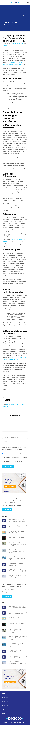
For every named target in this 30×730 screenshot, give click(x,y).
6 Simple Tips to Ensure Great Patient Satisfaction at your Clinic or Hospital (14, 38)
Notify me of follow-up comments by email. (16, 457)
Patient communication (12, 404)
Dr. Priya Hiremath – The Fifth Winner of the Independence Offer (17, 558)
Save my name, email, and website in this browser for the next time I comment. (14, 448)
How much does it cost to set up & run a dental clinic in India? (18, 526)
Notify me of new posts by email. (13, 461)
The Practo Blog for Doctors (12, 22)
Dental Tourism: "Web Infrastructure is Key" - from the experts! (17, 544)
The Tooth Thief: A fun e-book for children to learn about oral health (18, 551)
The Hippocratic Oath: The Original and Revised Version (17, 520)
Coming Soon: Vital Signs (16, 537)
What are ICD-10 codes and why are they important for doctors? (18, 576)
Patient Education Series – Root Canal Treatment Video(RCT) (18, 570)
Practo (5, 45)
